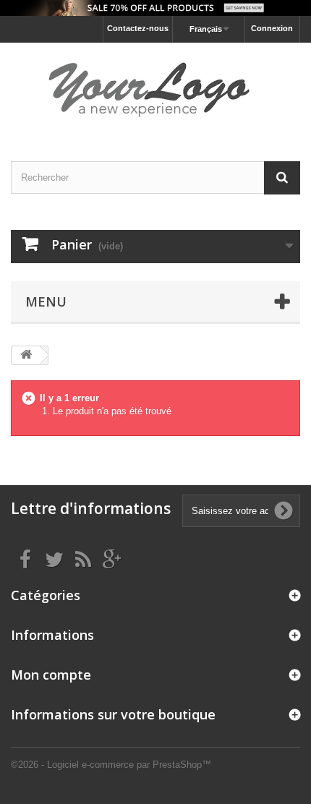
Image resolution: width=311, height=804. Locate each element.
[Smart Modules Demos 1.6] (155, 89)
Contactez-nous (138, 28)
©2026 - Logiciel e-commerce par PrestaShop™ (111, 764)
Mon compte (51, 674)
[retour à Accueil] (26, 355)
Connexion (272, 28)
